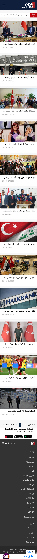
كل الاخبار (30, 498)
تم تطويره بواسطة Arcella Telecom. (18, 549)
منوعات (31, 507)
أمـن (32, 471)
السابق (31, 424)
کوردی (31, 533)
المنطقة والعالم (27, 489)
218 (14, 424)
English (31, 528)
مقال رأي (30, 502)
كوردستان (30, 462)
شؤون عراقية (28, 475)
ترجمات (31, 484)
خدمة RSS (30, 542)
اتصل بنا (30, 537)
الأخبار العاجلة (33, 15)
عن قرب (31, 466)
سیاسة (31, 457)
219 (11, 424)
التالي (6, 424)
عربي (32, 523)
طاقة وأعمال (28, 480)
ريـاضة (31, 493)
